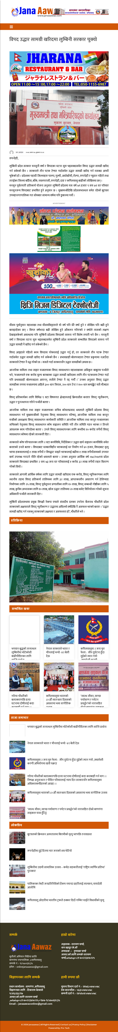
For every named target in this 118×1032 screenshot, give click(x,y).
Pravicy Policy (79, 1024)
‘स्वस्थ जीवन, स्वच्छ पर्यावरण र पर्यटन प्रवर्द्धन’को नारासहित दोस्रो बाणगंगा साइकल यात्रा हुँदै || (92, 703)
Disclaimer (92, 1024)
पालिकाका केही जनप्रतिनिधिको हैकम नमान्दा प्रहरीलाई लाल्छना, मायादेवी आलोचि (64, 885)
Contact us (65, 1024)
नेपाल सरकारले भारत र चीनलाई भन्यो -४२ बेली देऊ (58, 652)
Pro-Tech (65, 1028)
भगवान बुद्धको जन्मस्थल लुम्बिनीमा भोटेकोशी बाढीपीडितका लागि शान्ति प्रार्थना (24, 654)
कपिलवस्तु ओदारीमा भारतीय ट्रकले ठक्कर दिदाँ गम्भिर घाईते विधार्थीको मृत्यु (65, 900)
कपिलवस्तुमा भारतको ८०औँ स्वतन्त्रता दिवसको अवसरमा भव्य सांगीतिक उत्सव (58, 702)
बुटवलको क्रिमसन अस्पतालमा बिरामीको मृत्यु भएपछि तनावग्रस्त (59, 834)
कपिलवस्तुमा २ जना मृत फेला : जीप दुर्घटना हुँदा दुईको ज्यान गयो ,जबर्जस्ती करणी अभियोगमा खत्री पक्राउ (93, 658)
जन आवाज (19, 152)
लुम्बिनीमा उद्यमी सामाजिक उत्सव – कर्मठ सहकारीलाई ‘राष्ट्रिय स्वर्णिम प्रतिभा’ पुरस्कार (66, 869)
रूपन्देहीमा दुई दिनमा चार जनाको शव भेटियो (49, 850)
